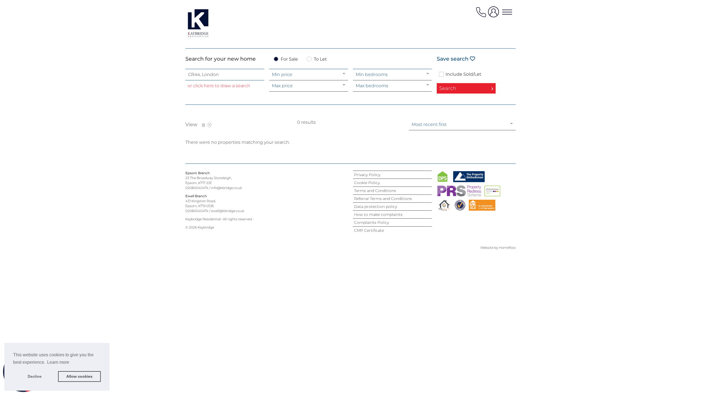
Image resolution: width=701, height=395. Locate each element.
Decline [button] (35, 376)
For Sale (289, 59)
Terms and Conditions (375, 190)
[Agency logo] (207, 23)
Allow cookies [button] (79, 376)
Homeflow (507, 248)
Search (447, 88)
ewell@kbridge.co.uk (227, 211)
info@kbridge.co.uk (226, 188)
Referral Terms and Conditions (383, 198)
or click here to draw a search (219, 85)
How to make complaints (378, 214)
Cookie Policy (367, 182)
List (203, 125)
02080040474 (196, 188)
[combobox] (224, 74)
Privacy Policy (367, 174)
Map (209, 125)
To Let (320, 59)
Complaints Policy (371, 222)
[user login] (494, 14)
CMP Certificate (369, 230)
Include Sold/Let (463, 74)
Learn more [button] (58, 362)
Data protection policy (375, 206)
